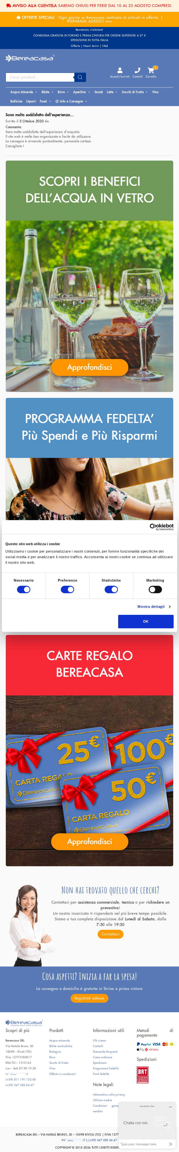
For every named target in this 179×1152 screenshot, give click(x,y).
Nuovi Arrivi (91, 46)
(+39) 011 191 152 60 (21, 1079)
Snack (99, 92)
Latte (110, 92)
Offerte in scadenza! (62, 1074)
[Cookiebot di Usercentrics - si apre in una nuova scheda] (153, 527)
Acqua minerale (59, 1040)
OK (146, 621)
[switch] (67, 589)
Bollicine (16, 101)
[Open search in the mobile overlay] (46, 77)
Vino (155, 92)
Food (43, 101)
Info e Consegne (71, 101)
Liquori (31, 101)
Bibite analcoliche (60, 1046)
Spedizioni (100, 1062)
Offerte (75, 46)
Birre (61, 92)
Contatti (138, 76)
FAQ (105, 46)
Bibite (45, 92)
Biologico (55, 1051)
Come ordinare (102, 1057)
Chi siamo (99, 1040)
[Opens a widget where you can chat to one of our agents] (147, 1125)
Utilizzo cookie (102, 1100)
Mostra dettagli (151, 607)
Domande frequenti (105, 1051)
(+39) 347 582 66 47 (20, 1085)
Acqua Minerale (21, 92)
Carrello (151, 73)
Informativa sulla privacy (109, 1094)
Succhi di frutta (133, 92)
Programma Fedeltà (106, 1068)
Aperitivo (79, 92)
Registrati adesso (90, 998)
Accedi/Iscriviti (120, 76)
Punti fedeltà (101, 1074)
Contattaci (111, 934)
